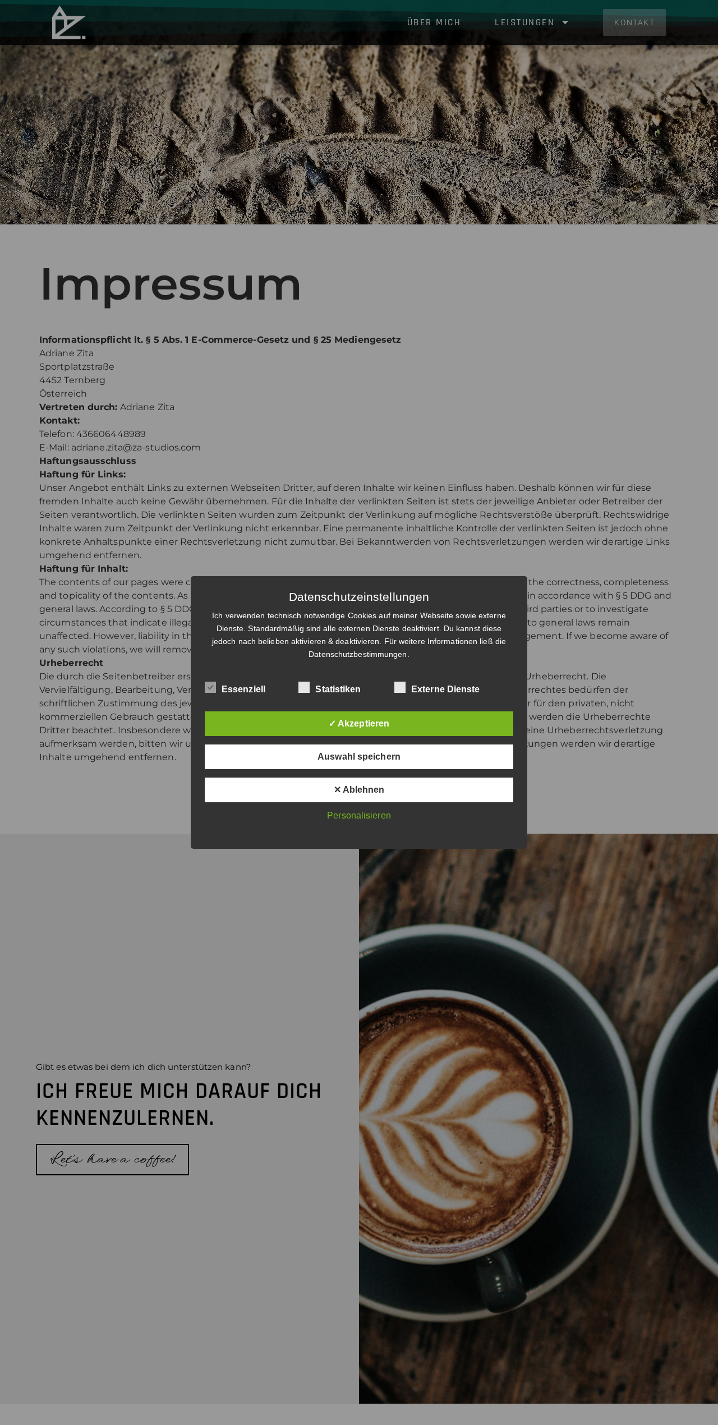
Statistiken (338, 689)
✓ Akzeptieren (359, 723)
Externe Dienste (445, 689)
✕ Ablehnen (359, 789)
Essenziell (243, 689)
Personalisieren (359, 815)
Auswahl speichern (359, 756)
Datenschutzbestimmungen (358, 654)
